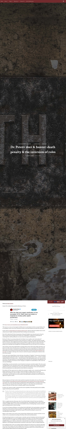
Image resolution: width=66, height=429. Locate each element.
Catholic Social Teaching (25, 144)
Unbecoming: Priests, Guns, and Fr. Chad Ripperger (59, 405)
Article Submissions (30, 1)
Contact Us (22, 1)
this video (4, 351)
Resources (16, 1)
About (5, 1)
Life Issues (44, 144)
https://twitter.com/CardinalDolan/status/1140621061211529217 (16, 324)
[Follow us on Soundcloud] (61, 301)
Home (2, 1)
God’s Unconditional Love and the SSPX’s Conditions (60, 414)
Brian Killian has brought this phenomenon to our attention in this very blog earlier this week (23, 382)
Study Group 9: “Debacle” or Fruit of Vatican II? (60, 396)
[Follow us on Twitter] (56, 301)
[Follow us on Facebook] (54, 301)
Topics (10, 1)
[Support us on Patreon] (62, 301)
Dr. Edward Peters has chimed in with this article (18, 330)
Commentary (37, 144)
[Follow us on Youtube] (57, 301)
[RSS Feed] (59, 301)
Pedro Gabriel (30, 155)
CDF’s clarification (39, 350)
